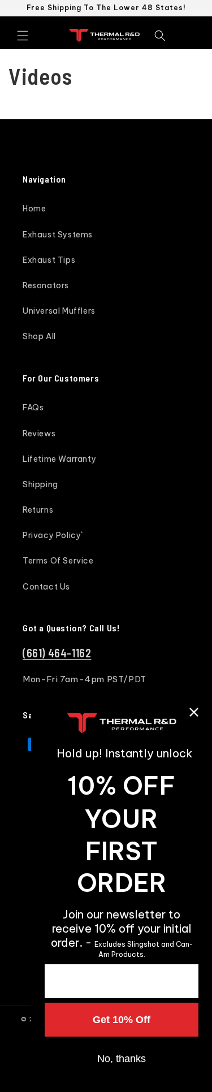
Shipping (40, 484)
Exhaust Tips (49, 260)
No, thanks (121, 1058)
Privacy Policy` (53, 535)
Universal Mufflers (59, 311)
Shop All (39, 336)
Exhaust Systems (58, 234)
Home (34, 208)
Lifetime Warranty (59, 459)
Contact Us (46, 587)
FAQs (33, 407)
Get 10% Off (121, 1019)
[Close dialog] (194, 712)
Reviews (39, 433)
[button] (22, 35)
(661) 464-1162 (57, 653)
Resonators (46, 285)
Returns (38, 510)
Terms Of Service (58, 561)
